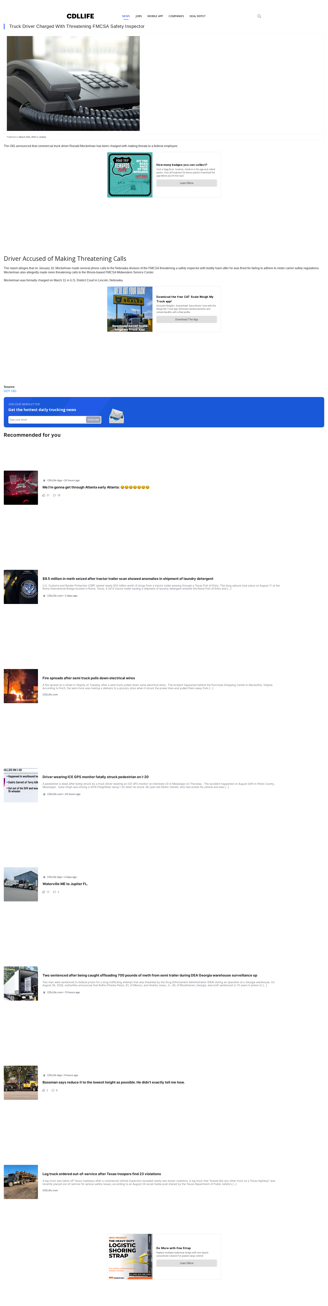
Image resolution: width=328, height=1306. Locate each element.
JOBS (139, 16)
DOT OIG (10, 391)
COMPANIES (176, 16)
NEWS (126, 16)
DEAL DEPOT (198, 16)
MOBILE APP (155, 16)
